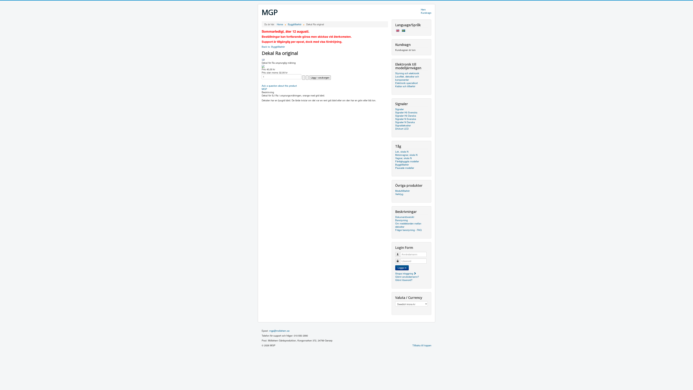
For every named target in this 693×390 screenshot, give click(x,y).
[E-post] (263, 59)
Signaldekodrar (403, 125)
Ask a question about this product (279, 85)
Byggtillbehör (402, 164)
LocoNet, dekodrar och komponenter (407, 78)
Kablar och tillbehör (405, 86)
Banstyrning (401, 220)
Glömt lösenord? (403, 280)
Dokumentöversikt (404, 217)
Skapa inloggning (404, 273)
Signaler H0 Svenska (406, 112)
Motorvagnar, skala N (406, 155)
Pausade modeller (404, 168)
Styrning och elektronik (407, 73)
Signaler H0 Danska (405, 115)
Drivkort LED (402, 128)
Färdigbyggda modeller (407, 161)
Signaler (399, 109)
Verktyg (399, 194)
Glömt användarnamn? (407, 276)
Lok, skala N (401, 151)
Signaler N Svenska (405, 119)
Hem (423, 9)
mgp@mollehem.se (279, 330)
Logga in (402, 267)
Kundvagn (426, 12)
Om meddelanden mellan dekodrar (408, 225)
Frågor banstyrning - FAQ (408, 230)
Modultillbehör (402, 190)
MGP (264, 89)
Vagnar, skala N (403, 158)
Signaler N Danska (405, 122)
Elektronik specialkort (406, 83)
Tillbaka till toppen (421, 345)
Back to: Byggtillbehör (273, 46)
